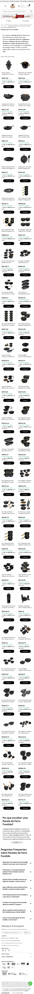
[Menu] (5, 6)
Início (2, 24)
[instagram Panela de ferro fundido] (3, 950)
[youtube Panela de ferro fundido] (9, 950)
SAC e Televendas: (11, 940)
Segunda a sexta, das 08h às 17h (11, 945)
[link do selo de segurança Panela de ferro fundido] (12, 974)
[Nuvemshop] (17, 993)
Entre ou (22, 5)
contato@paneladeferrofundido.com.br (13, 943)
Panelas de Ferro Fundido (11, 24)
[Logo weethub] (5, 993)
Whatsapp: (10, 938)
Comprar (8, 86)
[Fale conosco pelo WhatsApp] (30, 984)
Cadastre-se (23, 7)
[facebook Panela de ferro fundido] (6, 950)
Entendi (26, 990)
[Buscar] (31, 11)
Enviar (26, 932)
